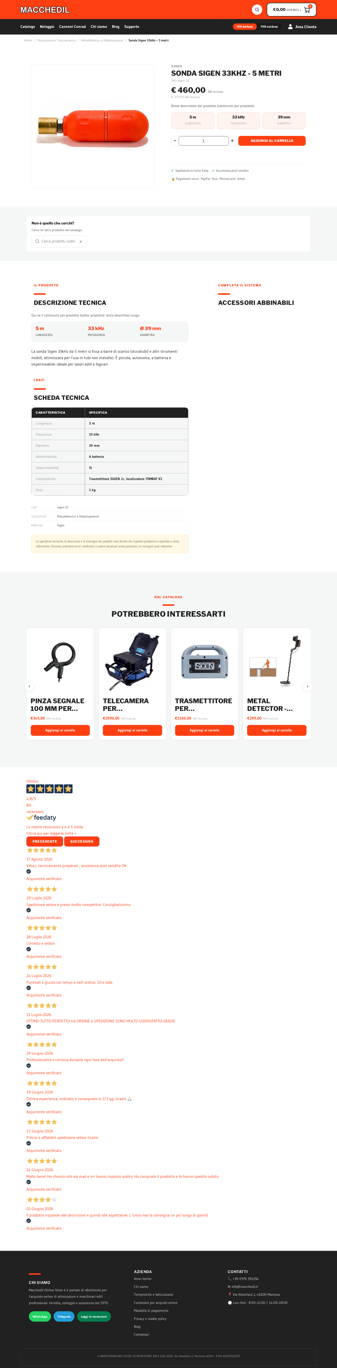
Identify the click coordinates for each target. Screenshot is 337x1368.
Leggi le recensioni (94, 1316)
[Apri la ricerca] (257, 9)
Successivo (81, 841)
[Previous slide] (29, 686)
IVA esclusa (269, 26)
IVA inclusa (245, 26)
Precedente (45, 841)
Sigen (60, 525)
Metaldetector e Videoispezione (102, 40)
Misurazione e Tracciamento (56, 40)
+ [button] (232, 140)
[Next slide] (308, 686)
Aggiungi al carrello (272, 141)
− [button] (175, 140)
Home (28, 40)
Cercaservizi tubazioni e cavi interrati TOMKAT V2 (276, 712)
